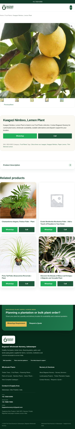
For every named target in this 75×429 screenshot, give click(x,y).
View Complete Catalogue (10, 379)
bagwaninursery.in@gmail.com (12, 406)
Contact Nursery (45, 379)
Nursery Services (60, 372)
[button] (71, 26)
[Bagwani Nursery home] (8, 7)
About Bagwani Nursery (47, 372)
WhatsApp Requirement (16, 323)
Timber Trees (6, 372)
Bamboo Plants (18, 376)
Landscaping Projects (46, 376)
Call (55, 136)
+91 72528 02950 (37, 1)
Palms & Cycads (7, 376)
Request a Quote (35, 323)
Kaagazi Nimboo (52, 144)
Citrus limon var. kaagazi (38, 144)
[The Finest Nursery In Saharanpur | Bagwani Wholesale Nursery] (8, 340)
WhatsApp (20, 136)
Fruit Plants (8, 15)
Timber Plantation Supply (62, 376)
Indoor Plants (28, 376)
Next (11, 104)
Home (2, 15)
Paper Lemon (62, 144)
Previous (7, 104)
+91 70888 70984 (7, 401)
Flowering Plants (25, 372)
